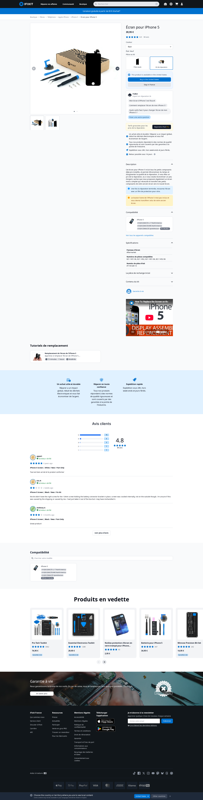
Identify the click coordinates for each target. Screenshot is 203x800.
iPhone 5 (74, 17)
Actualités (56, 721)
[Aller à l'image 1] (74, 111)
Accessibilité (79, 717)
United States (141, 796)
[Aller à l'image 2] (77, 111)
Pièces (42, 17)
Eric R (39, 481)
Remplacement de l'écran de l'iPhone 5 (60, 353)
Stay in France (149, 85)
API (31, 732)
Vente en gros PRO (59, 728)
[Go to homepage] (27, 4)
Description (131, 164)
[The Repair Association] (171, 773)
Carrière (33, 728)
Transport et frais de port (84, 742)
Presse (54, 717)
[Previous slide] (99, 662)
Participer (56, 725)
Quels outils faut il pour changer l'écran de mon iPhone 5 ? (148, 111)
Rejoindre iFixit (161, 127)
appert (39, 456)
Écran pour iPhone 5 (89, 17)
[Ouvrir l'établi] (165, 4)
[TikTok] (134, 773)
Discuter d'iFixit (36, 725)
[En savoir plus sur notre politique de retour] (154, 154)
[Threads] (166, 773)
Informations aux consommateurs (81, 747)
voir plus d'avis (101, 533)
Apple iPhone (63, 17)
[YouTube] (153, 773)
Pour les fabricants (59, 736)
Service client (35, 721)
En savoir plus (41, 693)
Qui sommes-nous (37, 717)
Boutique (33, 17)
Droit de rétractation (82, 734)
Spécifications (132, 243)
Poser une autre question (139, 117)
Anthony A (41, 508)
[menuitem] (49, 4)
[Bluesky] (162, 773)
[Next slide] (104, 662)
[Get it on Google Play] (105, 729)
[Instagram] (148, 773)
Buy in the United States (149, 79)
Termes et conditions (82, 731)
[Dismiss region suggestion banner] (170, 796)
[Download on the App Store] (105, 721)
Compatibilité (132, 212)
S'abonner (167, 721)
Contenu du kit (132, 281)
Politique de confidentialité (80, 726)
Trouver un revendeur (60, 732)
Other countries (159, 796)
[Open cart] (176, 4)
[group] (34, 68)
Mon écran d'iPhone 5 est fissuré (142, 101)
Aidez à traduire (36, 773)
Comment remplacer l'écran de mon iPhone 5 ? (147, 105)
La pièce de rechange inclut (138, 273)
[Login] (182, 4)
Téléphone (51, 17)
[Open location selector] (171, 4)
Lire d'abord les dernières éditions (143, 725)
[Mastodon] (157, 773)
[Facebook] (139, 773)
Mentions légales (81, 721)
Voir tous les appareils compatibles (140, 235)
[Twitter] (143, 773)
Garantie (77, 738)
